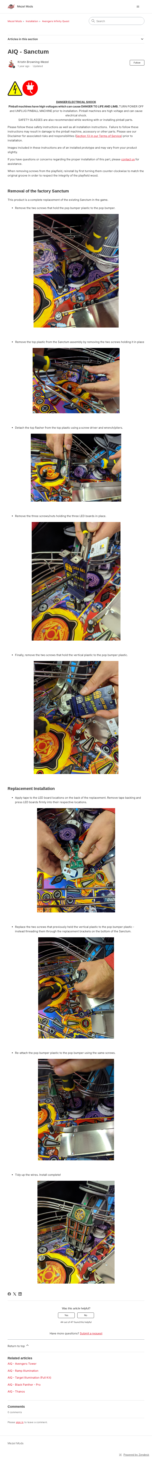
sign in (20, 1422)
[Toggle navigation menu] (137, 7)
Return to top (17, 1346)
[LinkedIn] (20, 1294)
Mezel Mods (15, 21)
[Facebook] (9, 1294)
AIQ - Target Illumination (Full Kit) (29, 1377)
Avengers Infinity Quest (55, 21)
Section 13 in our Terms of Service (98, 136)
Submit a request (91, 1333)
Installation (32, 21)
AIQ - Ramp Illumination (23, 1370)
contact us (128, 159)
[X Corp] (14, 1294)
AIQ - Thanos (16, 1391)
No (85, 1315)
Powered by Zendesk (136, 1454)
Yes (66, 1315)
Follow (137, 62)
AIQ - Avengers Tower (22, 1363)
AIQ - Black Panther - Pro (24, 1384)
